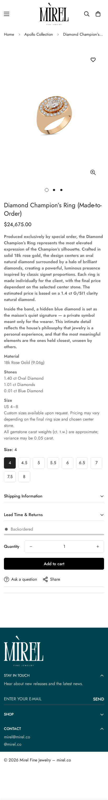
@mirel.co (12, 744)
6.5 (82, 463)
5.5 (53, 463)
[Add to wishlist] (93, 60)
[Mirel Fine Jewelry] (54, 14)
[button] (98, 14)
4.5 (24, 463)
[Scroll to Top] (98, 772)
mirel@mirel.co (17, 737)
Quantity (11, 546)
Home (9, 34)
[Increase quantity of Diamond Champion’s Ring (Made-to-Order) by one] (98, 546)
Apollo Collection (38, 34)
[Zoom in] (93, 172)
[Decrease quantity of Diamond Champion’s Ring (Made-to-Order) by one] (31, 546)
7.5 (10, 477)
